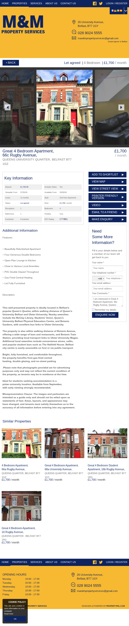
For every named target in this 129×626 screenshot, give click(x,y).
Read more (8, 614)
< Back (11, 62)
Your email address (101, 283)
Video (96, 205)
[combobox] (98, 278)
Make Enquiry (102, 219)
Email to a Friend (104, 212)
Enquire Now (105, 314)
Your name (98, 262)
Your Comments (100, 293)
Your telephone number (104, 273)
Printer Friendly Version (105, 197)
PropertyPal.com (115, 606)
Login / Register (116, 3)
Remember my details (105, 310)
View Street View (105, 188)
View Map (98, 181)
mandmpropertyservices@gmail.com (98, 38)
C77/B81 (64, 219)
